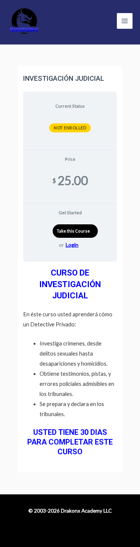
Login (72, 245)
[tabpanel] (69, 362)
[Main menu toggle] (125, 21)
